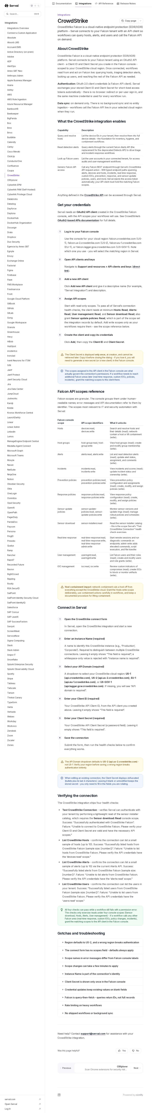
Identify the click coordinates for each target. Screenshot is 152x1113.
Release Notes (128, 3)
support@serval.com (93, 1033)
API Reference (106, 3)
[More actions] (140, 20)
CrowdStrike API (93, 195)
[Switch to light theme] (35, 5)
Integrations (85, 3)
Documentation (64, 3)
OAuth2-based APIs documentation (78, 220)
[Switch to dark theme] (38, 5)
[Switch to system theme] (31, 5)
